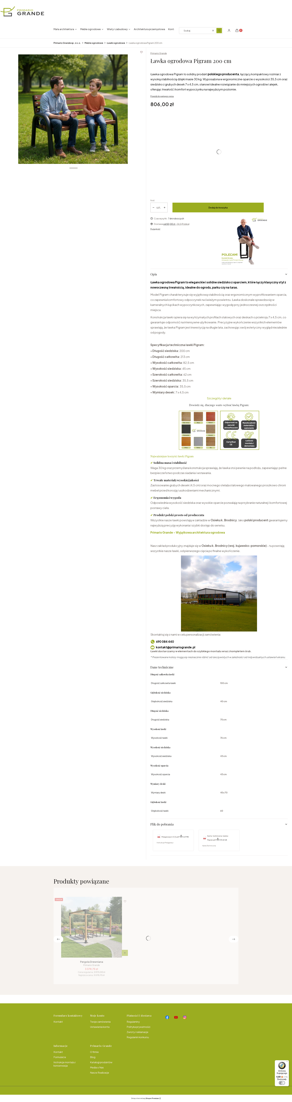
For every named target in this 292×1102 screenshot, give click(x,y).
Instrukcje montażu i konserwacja (65, 1064)
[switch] (282, 1083)
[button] (219, 30)
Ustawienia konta (99, 1026)
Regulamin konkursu (138, 1037)
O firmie (94, 1052)
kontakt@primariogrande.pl (175, 647)
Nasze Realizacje (99, 1072)
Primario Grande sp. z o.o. (67, 43)
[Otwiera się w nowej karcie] (167, 1017)
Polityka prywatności (138, 1026)
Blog (92, 1057)
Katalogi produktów (101, 1062)
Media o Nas (97, 1067)
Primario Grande (158, 53)
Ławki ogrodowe (116, 43)
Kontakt (58, 1021)
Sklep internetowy (145, 1098)
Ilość (152, 200)
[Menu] (287, 1062)
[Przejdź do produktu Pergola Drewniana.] (92, 927)
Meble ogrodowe (94, 43)
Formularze (60, 1057)
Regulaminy (133, 1021)
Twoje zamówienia (100, 1021)
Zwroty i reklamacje (137, 1032)
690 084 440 (165, 641)
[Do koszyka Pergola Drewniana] (125, 953)
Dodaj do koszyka (218, 207)
